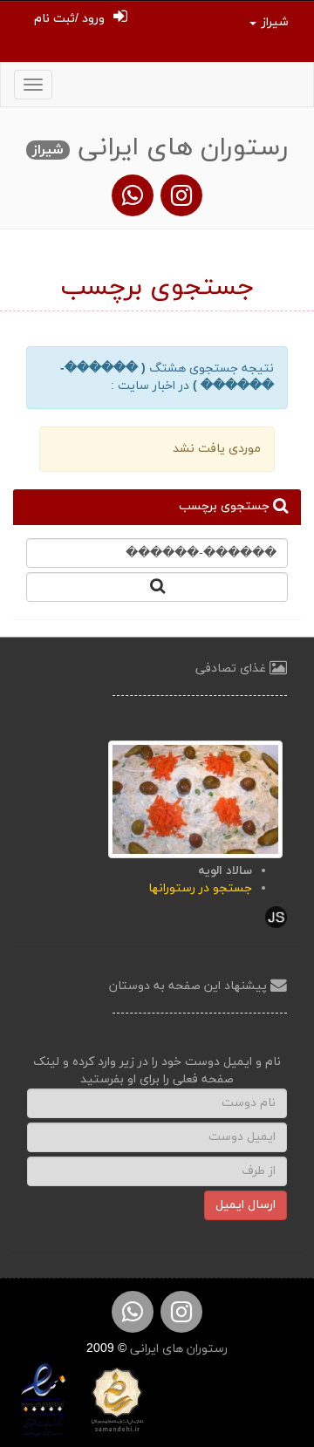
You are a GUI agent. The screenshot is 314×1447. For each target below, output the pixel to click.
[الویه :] (195, 798)
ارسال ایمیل (245, 1205)
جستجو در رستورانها (200, 888)
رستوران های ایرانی (177, 1349)
